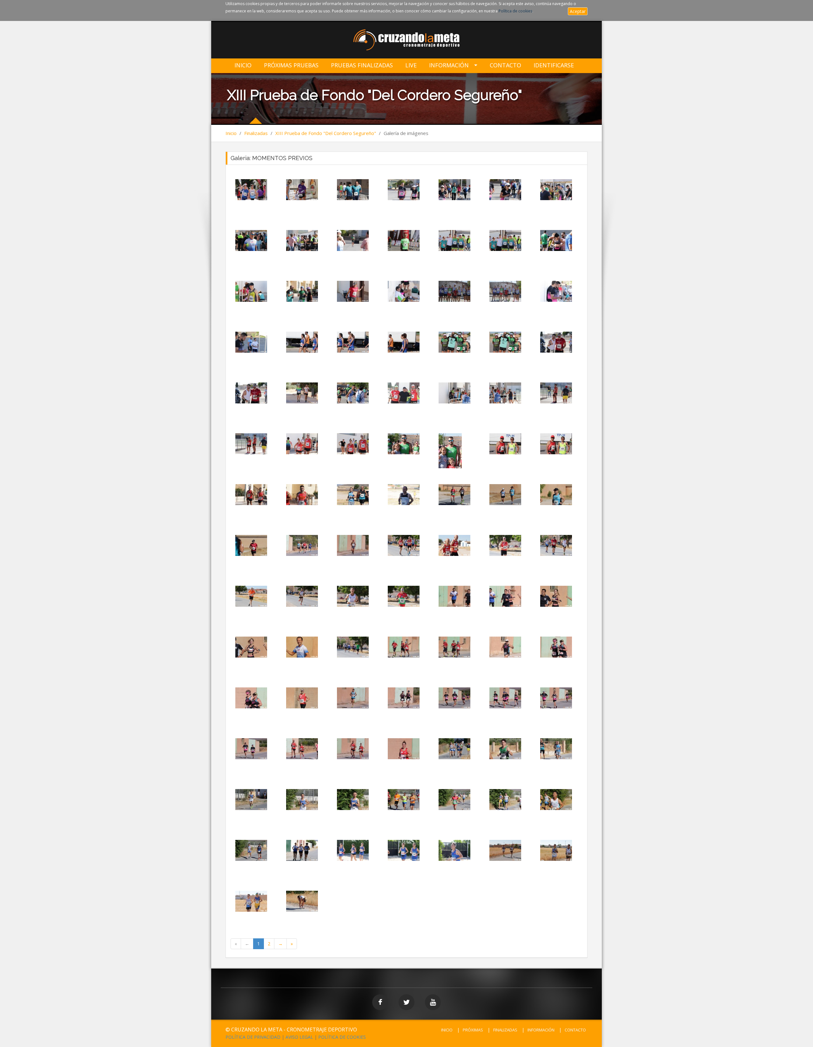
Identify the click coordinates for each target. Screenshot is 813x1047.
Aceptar (578, 11)
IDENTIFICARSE (554, 65)
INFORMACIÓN (540, 1030)
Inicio (243, 65)
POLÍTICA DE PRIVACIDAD (252, 1037)
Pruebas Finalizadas (362, 65)
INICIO (447, 1030)
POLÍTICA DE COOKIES (342, 1037)
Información (449, 65)
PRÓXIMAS (473, 1030)
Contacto (505, 65)
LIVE (411, 65)
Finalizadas (256, 133)
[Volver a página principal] (406, 40)
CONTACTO (575, 1030)
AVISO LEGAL (299, 1037)
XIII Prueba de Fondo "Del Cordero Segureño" (325, 133)
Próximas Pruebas (291, 65)
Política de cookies (515, 11)
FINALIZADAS (505, 1030)
